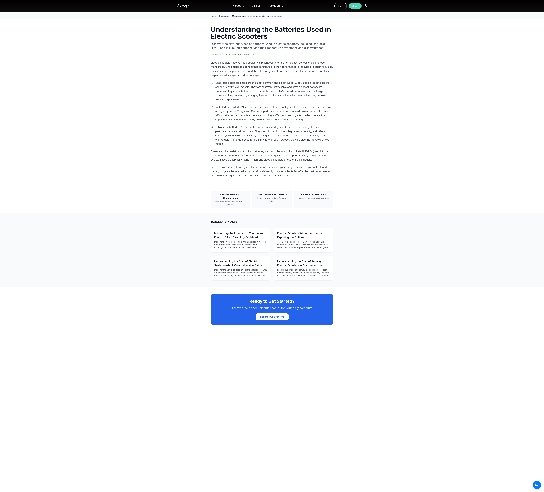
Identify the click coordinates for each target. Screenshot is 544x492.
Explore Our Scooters (272, 316)
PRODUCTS (238, 6)
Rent (340, 6)
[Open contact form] (537, 485)
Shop (355, 6)
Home (213, 16)
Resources (224, 16)
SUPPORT (257, 6)
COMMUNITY (276, 6)
